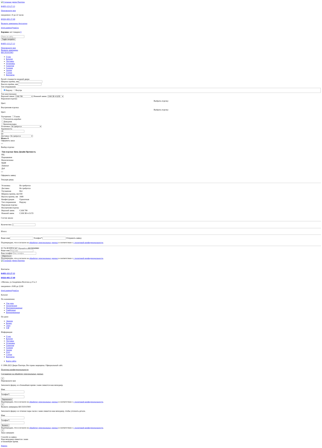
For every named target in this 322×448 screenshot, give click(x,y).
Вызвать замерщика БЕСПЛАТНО (9, 51)
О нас (8, 57)
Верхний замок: (8, 96)
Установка (10, 63)
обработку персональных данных (43, 243)
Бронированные (13, 312)
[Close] (2, 143)
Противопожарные (14, 308)
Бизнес (9, 323)
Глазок (17, 116)
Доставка (10, 61)
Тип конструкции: (9, 94)
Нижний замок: (40, 96)
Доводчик (8, 121)
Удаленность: (6, 129)
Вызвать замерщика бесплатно (14, 23)
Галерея (9, 68)
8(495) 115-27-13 (8, 6)
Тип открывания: (8, 87)
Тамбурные (11, 310)
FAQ (8, 352)
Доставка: (5, 136)
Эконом (9, 321)
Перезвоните (7, 399)
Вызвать (5, 425)
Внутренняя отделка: (10, 107)
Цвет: (3, 103)
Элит (8, 325)
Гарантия (10, 66)
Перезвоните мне (8, 11)
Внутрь (19, 90)
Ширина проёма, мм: (10, 81)
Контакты (10, 75)
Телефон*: (38, 238)
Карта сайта (11, 361)
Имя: (3, 389)
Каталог (9, 59)
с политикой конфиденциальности (88, 243)
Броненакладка (10, 124)
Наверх (4, 446)
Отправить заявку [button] (74, 238)
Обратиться (6, 256)
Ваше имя (5, 250)
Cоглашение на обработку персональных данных (22, 374)
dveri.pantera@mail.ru (10, 28)
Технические (11, 306)
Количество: (6, 224)
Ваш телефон (6, 253)
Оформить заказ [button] (8, 141)
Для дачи (10, 303)
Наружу (9, 90)
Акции (9, 70)
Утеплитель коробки (12, 119)
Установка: (5, 126)
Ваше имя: (5, 238)
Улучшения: (6, 116)
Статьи (9, 73)
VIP (7, 328)
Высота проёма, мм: (9, 84)
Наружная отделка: (9, 99)
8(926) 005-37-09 (8, 19)
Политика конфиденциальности (15, 370)
